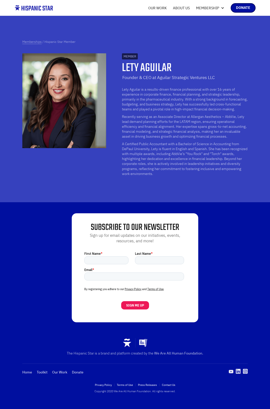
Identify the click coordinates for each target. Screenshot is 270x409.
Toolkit (42, 372)
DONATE (243, 7)
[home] (33, 8)
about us (181, 8)
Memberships (32, 42)
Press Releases (147, 385)
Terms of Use (125, 385)
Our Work (157, 8)
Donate (77, 372)
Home (27, 372)
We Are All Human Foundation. (178, 353)
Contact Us (168, 385)
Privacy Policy (103, 385)
